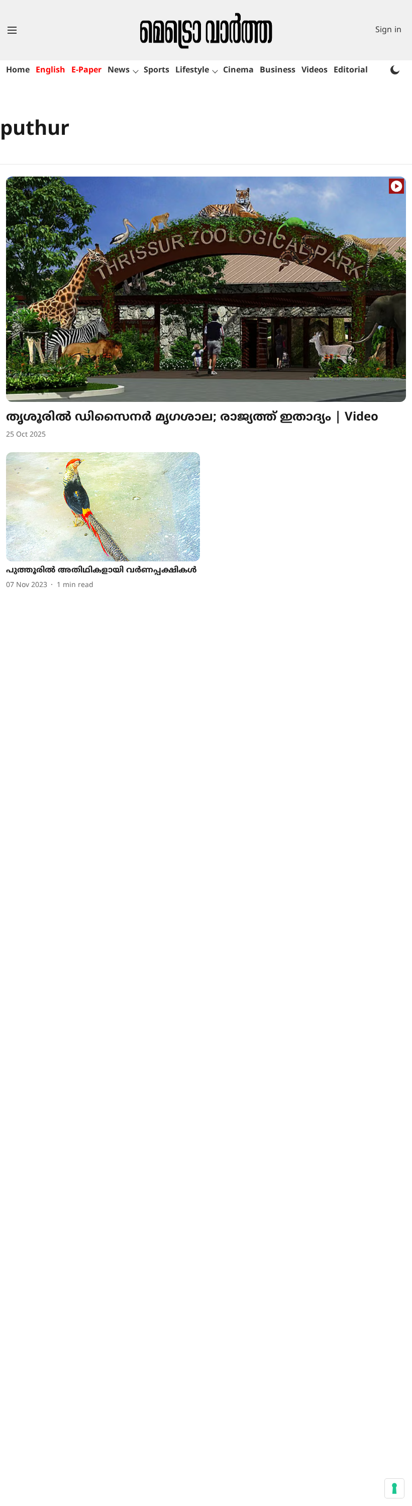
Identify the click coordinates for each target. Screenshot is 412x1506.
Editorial (351, 70)
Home (18, 70)
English (50, 70)
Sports (156, 70)
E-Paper (86, 70)
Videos (314, 70)
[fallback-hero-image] (206, 289)
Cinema (238, 70)
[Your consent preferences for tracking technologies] (394, 1488)
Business (277, 70)
